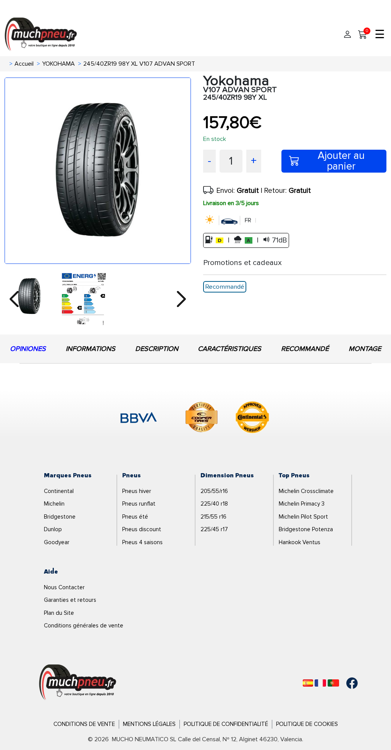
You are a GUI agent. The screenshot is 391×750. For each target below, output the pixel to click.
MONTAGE (365, 348)
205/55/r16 (214, 491)
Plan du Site (59, 612)
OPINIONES (28, 348)
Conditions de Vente (84, 724)
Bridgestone (60, 516)
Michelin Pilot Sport (303, 516)
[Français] (320, 683)
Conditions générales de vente (83, 625)
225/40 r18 (214, 503)
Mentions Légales (149, 724)
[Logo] (77, 683)
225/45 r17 (214, 529)
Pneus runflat (138, 503)
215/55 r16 (213, 516)
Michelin (54, 503)
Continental (59, 491)
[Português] (333, 683)
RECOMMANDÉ (305, 348)
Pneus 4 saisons (142, 542)
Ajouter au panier (341, 161)
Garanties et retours (70, 599)
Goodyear (56, 542)
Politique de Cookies (307, 724)
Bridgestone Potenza (306, 529)
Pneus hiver (136, 491)
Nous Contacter (64, 587)
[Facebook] (346, 683)
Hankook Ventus (299, 542)
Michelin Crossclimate (306, 491)
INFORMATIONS (90, 348)
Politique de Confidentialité (226, 724)
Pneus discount (141, 529)
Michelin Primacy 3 (302, 503)
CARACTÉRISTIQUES (229, 348)
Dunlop (53, 529)
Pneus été (135, 516)
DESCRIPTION (156, 348)
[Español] (308, 683)
